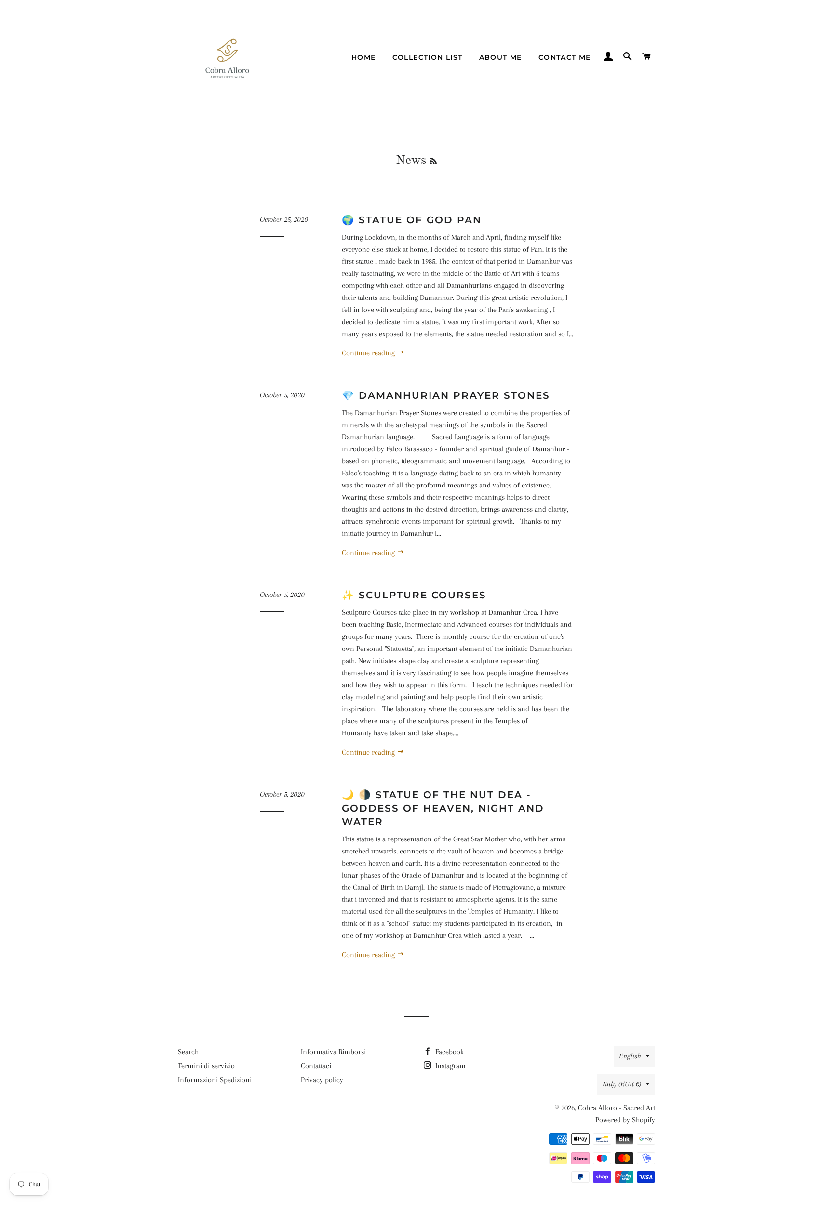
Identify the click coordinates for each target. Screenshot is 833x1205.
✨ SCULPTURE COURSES (414, 595)
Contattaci (316, 1065)
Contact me (564, 57)
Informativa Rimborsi (333, 1051)
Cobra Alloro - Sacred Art (616, 1107)
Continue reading (369, 353)
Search (188, 1051)
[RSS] (433, 162)
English (630, 1056)
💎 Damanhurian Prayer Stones (446, 395)
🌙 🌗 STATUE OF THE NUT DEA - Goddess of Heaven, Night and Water (443, 808)
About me (500, 57)
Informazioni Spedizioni (215, 1079)
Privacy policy (322, 1079)
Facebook (448, 1051)
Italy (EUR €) (622, 1084)
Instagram (449, 1065)
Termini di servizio (206, 1065)
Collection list (427, 57)
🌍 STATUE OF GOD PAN (412, 220)
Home (363, 57)
